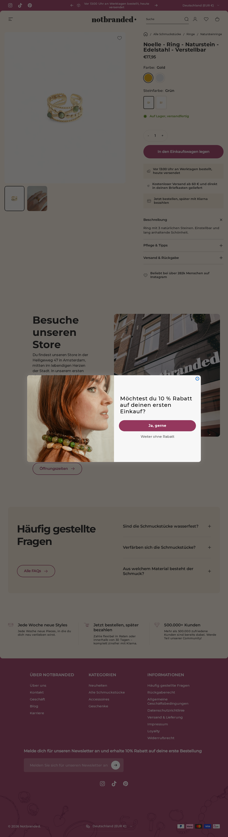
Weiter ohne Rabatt (157, 436)
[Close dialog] (197, 378)
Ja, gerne (157, 426)
